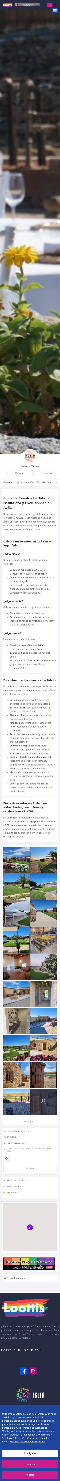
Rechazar (30, 1464)
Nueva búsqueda (16, 1278)
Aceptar (30, 1474)
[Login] (49, 5)
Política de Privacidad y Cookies (28, 1441)
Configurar (30, 1453)
